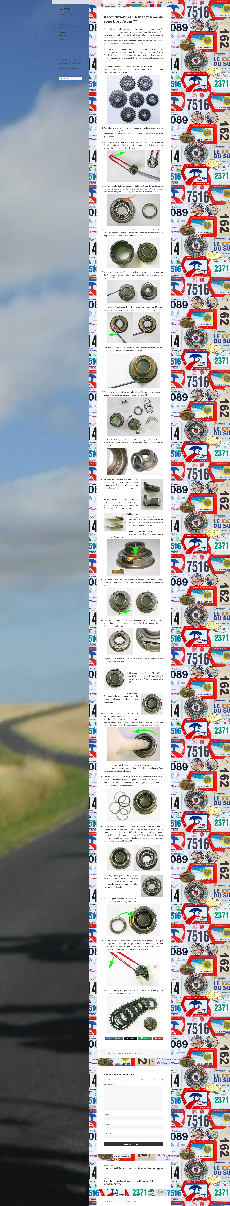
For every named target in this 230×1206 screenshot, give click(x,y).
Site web (107, 1134)
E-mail (107, 1124)
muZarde (64, 9)
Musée (170, 2)
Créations (161, 2)
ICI (142, 52)
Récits (141, 2)
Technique (150, 2)
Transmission (140, 1053)
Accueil (133, 2)
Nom (106, 1115)
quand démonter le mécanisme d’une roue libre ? (124, 43)
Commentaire (110, 1085)
